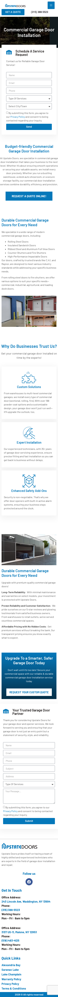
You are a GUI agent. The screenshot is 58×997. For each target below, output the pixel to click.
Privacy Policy (17, 116)
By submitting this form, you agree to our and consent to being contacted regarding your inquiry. (27, 116)
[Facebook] (29, 881)
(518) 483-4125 (10, 940)
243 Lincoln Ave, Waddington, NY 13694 (26, 901)
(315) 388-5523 (11, 910)
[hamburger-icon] (51, 5)
